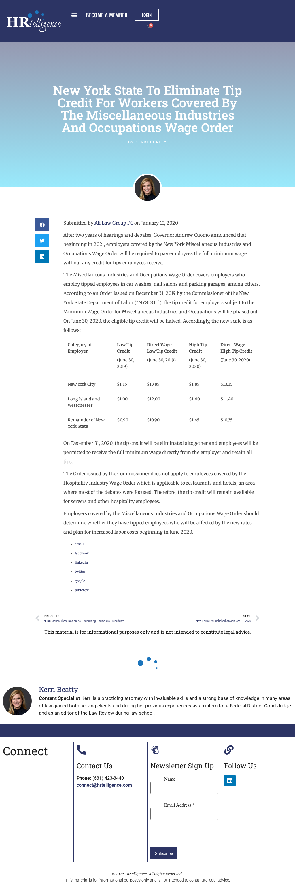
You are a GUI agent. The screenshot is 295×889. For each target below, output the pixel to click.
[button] (74, 15)
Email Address (179, 805)
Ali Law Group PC (113, 223)
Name (169, 779)
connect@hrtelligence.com (104, 785)
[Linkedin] (230, 780)
